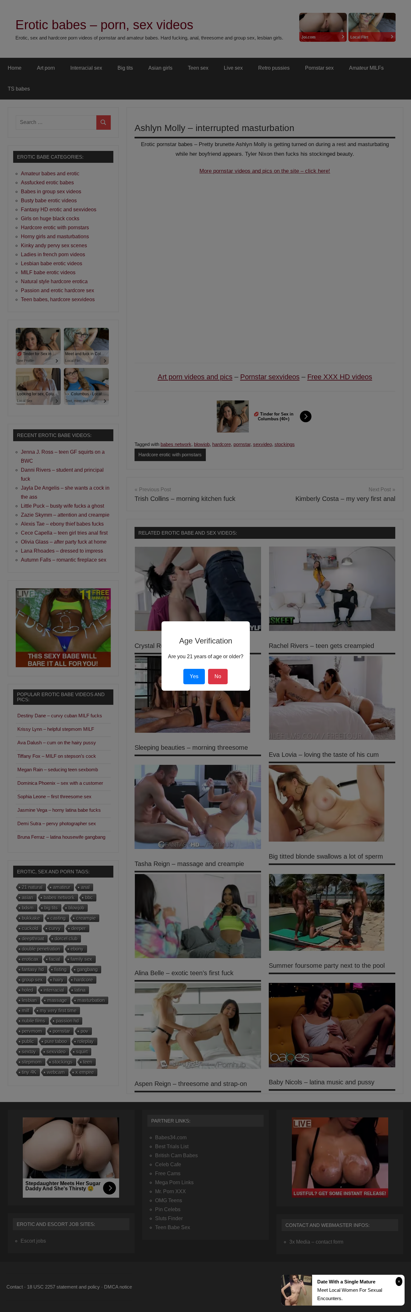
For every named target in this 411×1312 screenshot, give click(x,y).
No (217, 676)
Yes (194, 676)
